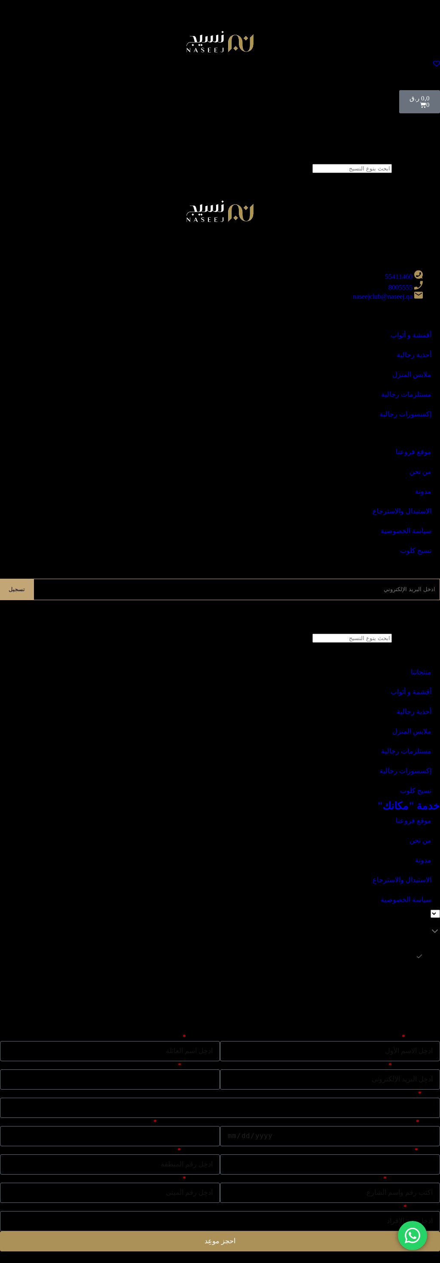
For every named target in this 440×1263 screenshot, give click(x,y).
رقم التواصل (201, 1065)
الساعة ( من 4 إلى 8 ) (189, 1122)
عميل (431, 1093)
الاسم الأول (423, 1037)
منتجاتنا (421, 672)
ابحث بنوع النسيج (416, 168)
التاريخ (430, 1122)
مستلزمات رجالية (406, 394)
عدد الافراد (424, 1207)
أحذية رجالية (414, 354)
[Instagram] (406, 232)
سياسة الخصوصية (406, 530)
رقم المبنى (203, 1178)
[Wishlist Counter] (220, 63)
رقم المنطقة (201, 1150)
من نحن (420, 471)
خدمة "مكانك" (408, 805)
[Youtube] (383, 232)
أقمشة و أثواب (411, 335)
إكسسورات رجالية (405, 414)
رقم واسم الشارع (414, 1178)
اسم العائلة (203, 1037)
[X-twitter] (429, 232)
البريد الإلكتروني (416, 1065)
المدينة (429, 1150)
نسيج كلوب (415, 550)
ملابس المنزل (411, 374)
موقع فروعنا (413, 451)
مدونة (423, 491)
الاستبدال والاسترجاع (402, 511)
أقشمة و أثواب (411, 691)
